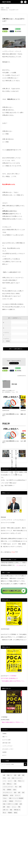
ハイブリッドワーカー (7, 746)
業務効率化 (5, 795)
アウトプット (18, 801)
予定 (4, 789)
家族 (11, 809)
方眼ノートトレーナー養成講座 (16, 798)
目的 (23, 792)
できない (5, 798)
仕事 (4, 775)
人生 (9, 778)
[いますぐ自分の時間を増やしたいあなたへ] (10, 401)
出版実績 (4, 752)
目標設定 (11, 801)
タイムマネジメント (7, 792)
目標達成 (9, 789)
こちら (13, 552)
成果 (4, 806)
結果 (21, 804)
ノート (4, 781)
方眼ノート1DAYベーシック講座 (10, 804)
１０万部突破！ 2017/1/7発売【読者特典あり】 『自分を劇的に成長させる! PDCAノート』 (13, 678)
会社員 (11, 795)
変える (4, 812)
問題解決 (10, 812)
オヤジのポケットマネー (7, 749)
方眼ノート (4, 736)
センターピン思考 (6, 739)
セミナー (4, 755)
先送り (8, 806)
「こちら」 (12, 392)
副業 (19, 775)
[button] (22, 2)
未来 (4, 783)
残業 (23, 775)
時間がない (9, 783)
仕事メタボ (5, 809)
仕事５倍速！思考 (6, 742)
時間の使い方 (17, 809)
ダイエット (17, 795)
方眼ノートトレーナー (17, 778)
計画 (15, 783)
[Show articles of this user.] (5, 383)
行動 (15, 781)
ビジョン (14, 806)
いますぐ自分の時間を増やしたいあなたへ (10, 414)
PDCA (4, 778)
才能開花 (4, 733)
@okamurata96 (15, 360)
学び (16, 786)
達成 (15, 792)
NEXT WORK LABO (6, 3)
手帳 (19, 806)
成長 (19, 792)
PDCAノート (21, 781)
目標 (15, 775)
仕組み (14, 789)
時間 (20, 786)
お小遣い (5, 801)
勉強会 (15, 812)
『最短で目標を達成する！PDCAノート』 (12, 722)
